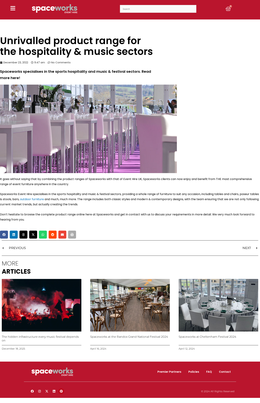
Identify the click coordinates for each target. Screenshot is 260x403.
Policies (193, 372)
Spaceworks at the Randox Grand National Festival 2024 (129, 336)
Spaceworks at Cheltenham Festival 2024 (207, 336)
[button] (4, 235)
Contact (225, 372)
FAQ (209, 372)
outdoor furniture (32, 199)
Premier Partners (169, 372)
